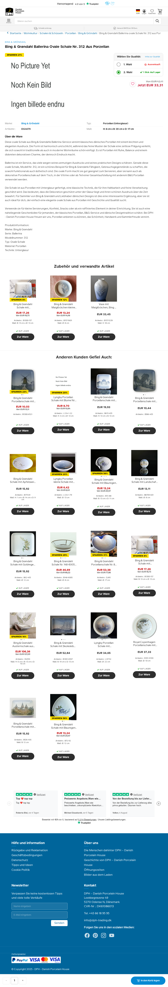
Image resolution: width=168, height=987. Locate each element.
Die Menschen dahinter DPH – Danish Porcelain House (108, 853)
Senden (59, 923)
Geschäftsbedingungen (26, 855)
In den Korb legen (150, 980)
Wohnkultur (30, 33)
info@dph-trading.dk (97, 920)
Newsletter (20, 885)
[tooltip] (23, 306)
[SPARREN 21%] (38, 117)
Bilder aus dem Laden (98, 875)
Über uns (91, 843)
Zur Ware (23, 337)
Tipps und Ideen (22, 865)
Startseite (15, 33)
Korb (160, 14)
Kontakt (90, 885)
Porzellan (70, 33)
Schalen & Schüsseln (51, 33)
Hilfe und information (28, 843)
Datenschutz (19, 860)
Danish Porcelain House (18, 11)
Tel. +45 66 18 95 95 (96, 913)
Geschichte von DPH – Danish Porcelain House (110, 862)
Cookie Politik (20, 870)
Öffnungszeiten (94, 870)
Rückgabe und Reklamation (29, 850)
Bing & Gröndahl (87, 33)
